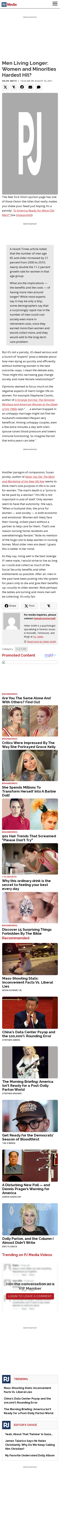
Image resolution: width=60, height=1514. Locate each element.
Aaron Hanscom (11, 1197)
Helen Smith (9, 81)
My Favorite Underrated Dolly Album (30, 1455)
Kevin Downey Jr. (12, 990)
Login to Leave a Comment (30, 1296)
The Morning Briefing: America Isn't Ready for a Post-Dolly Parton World (27, 1085)
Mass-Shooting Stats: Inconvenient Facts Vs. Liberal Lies (27, 982)
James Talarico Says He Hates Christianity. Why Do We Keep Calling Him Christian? (30, 1444)
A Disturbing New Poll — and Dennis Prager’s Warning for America (26, 1189)
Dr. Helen (38, 636)
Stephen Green (11, 1040)
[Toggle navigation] (55, 4)
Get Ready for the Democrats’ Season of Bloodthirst (28, 1137)
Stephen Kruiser (12, 1093)
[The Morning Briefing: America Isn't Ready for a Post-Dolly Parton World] (30, 1062)
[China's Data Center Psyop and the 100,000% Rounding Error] (30, 1012)
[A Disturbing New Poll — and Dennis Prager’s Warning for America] (30, 1165)
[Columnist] (13, 621)
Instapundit (24, 215)
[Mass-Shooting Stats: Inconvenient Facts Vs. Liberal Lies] (30, 959)
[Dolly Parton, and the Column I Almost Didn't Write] (30, 1219)
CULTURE (21, 649)
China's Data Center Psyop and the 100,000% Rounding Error (28, 1034)
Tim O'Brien (8, 1143)
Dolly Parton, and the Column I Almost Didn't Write (28, 1241)
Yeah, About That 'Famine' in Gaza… (28, 1434)
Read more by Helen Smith (41, 641)
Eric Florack (9, 1246)
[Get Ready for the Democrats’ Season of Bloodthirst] (30, 1116)
